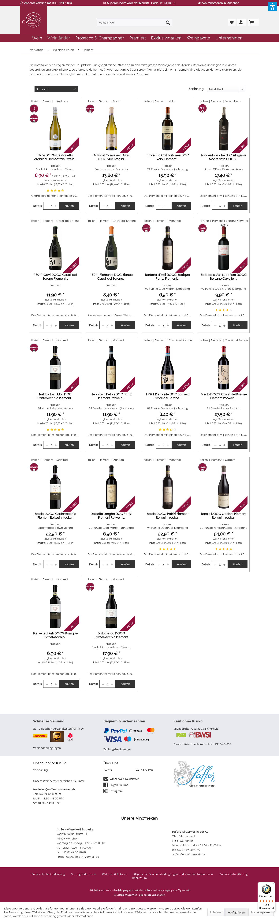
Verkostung (40, 770)
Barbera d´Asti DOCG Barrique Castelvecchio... (55, 635)
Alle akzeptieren (261, 912)
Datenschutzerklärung (233, 874)
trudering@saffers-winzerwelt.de (54, 789)
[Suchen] (168, 22)
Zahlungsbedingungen (117, 749)
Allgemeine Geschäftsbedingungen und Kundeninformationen (173, 874)
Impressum (139, 878)
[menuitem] (134, 22)
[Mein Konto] (241, 22)
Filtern (44, 89)
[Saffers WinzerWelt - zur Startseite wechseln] (33, 20)
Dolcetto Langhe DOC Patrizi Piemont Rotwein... (111, 515)
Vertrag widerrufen (83, 874)
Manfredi (175, 221)
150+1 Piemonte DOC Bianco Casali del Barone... (111, 276)
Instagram (116, 791)
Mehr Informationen (80, 916)
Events (107, 770)
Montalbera (233, 101)
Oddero (230, 460)
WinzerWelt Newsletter (124, 779)
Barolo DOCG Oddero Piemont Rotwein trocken (223, 515)
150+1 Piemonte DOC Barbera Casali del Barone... (168, 396)
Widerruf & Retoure (114, 874)
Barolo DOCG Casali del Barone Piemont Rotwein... (223, 396)
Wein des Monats (138, 3)
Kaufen (69, 206)
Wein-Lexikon (144, 770)
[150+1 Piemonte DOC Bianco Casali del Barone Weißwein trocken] (111, 248)
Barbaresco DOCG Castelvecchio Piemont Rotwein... (111, 635)
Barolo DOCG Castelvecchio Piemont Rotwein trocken (55, 515)
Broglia (117, 101)
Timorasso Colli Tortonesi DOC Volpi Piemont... (167, 157)
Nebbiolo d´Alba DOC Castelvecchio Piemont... (55, 396)
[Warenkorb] (253, 22)
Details (37, 206)
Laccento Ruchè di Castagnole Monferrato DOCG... (223, 157)
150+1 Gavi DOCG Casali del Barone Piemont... (55, 276)
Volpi (172, 101)
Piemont (94, 69)
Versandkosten (58, 180)
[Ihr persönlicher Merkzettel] (232, 22)
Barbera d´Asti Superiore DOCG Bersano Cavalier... (224, 276)
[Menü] (273, 884)
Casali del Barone (68, 221)
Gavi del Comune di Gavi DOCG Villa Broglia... (111, 157)
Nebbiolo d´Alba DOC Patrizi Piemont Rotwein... (111, 396)
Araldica (62, 101)
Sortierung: (196, 89)
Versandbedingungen (47, 748)
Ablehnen (216, 912)
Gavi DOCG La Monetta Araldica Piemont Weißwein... (55, 157)
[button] (272, 6)
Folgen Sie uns (118, 785)
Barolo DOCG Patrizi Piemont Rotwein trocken (167, 515)
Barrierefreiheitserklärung (48, 874)
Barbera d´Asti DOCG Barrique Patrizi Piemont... (167, 276)
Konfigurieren (236, 912)
